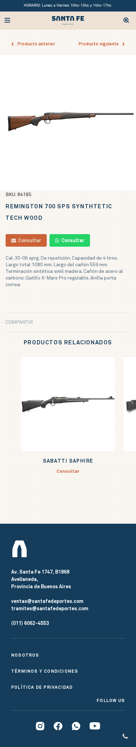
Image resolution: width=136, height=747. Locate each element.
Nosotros (25, 655)
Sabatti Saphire (68, 461)
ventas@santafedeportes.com (47, 601)
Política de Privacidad (42, 687)
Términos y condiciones (44, 671)
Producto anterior (34, 44)
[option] (68, 122)
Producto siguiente (100, 44)
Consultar (28, 240)
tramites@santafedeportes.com (49, 608)
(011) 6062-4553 (30, 623)
